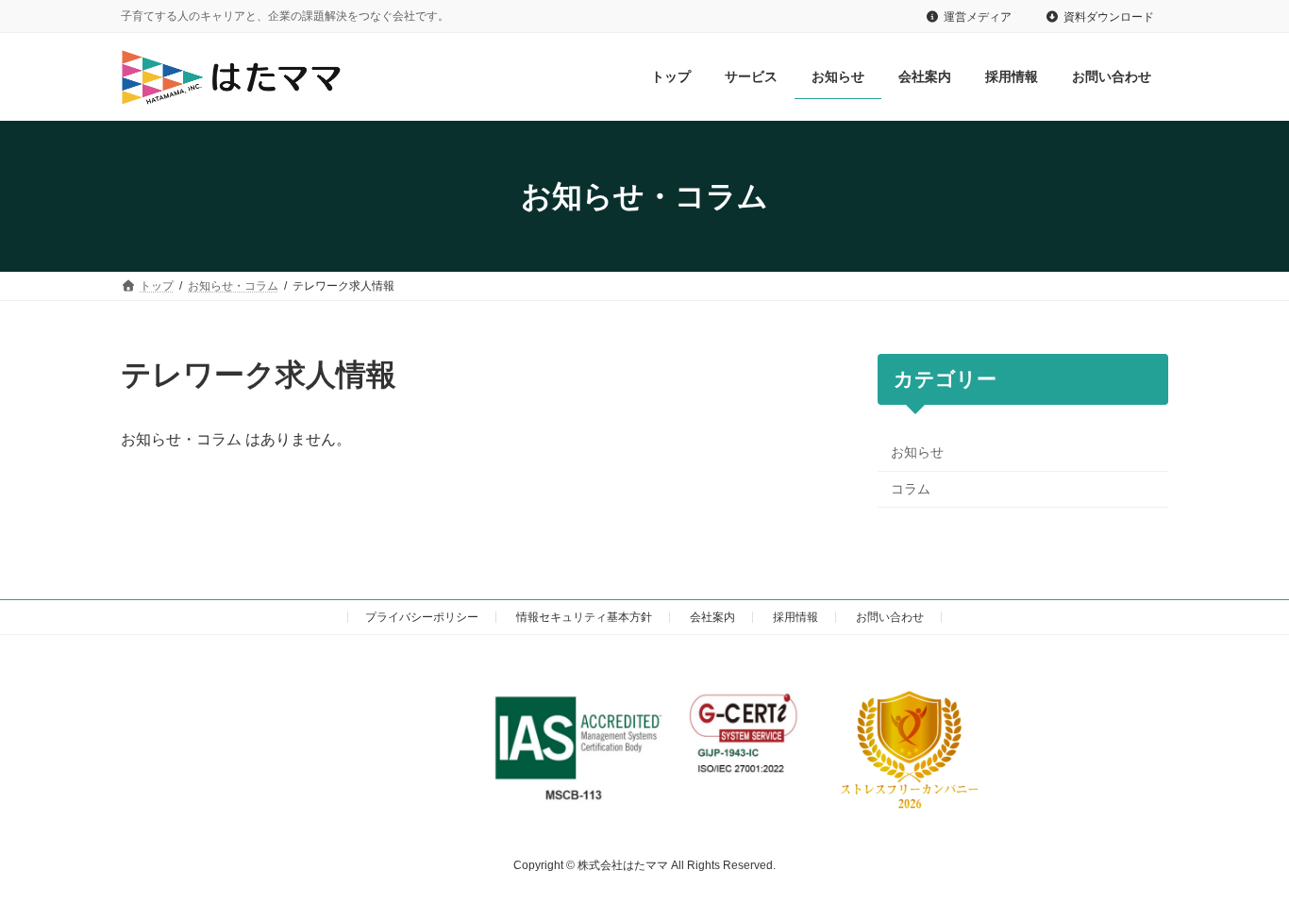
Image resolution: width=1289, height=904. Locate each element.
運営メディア (978, 17)
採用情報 (795, 617)
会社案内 (712, 617)
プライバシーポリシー (421, 617)
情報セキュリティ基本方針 (584, 617)
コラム (910, 488)
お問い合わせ (890, 617)
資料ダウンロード (1108, 17)
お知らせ (917, 452)
